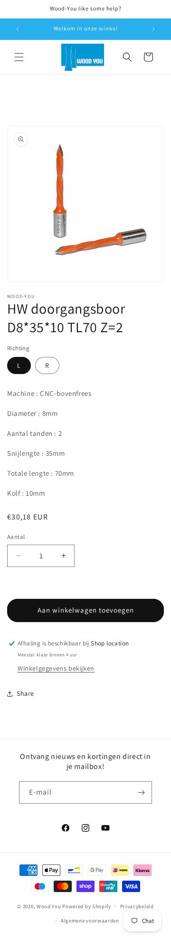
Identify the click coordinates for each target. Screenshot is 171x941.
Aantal (16, 537)
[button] (19, 57)
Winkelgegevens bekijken (56, 668)
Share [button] (25, 693)
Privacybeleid (137, 906)
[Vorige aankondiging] (17, 29)
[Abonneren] (141, 792)
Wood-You (49, 906)
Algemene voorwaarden (90, 920)
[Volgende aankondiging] (153, 29)
